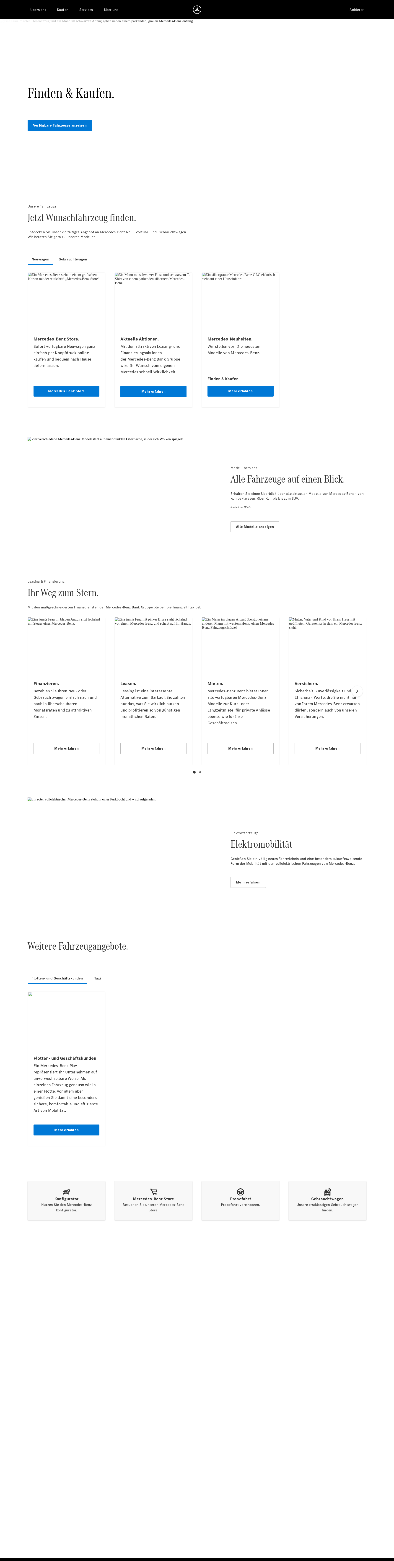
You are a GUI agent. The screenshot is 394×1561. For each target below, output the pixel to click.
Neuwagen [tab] (40, 259)
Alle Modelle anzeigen (255, 526)
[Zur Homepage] (197, 9)
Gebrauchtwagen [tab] (73, 259)
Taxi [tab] (97, 978)
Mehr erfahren (248, 882)
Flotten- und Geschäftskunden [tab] (57, 978)
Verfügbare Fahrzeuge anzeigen (60, 125)
